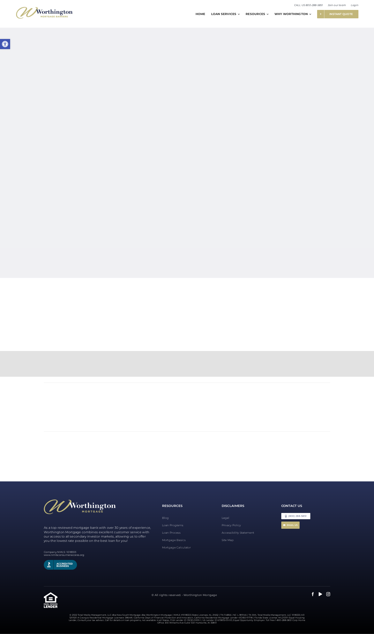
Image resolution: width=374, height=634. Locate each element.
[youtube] (320, 594)
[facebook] (313, 594)
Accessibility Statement (238, 532)
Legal (225, 518)
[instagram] (328, 594)
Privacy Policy (231, 525)
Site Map (228, 540)
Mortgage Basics (174, 540)
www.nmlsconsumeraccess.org (64, 554)
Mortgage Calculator (176, 547)
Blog (165, 518)
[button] (5, 44)
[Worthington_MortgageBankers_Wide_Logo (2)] (44, 8)
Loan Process (171, 532)
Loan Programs (172, 525)
